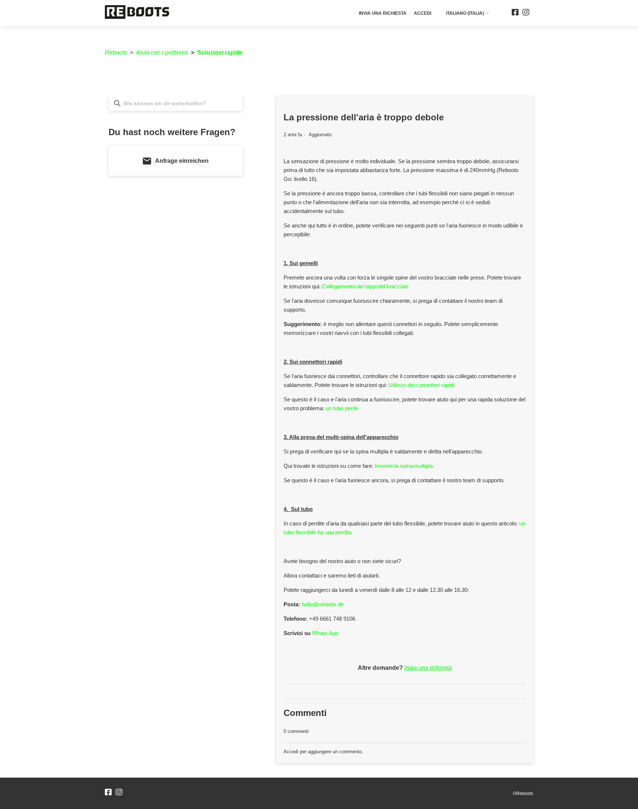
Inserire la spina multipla (404, 466)
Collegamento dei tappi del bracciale (366, 286)
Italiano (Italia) (465, 13)
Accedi (291, 751)
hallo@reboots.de (323, 604)
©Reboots (523, 793)
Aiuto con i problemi (162, 52)
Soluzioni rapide (220, 52)
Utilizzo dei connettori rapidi (421, 385)
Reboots (116, 52)
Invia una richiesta (383, 13)
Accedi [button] (422, 13)
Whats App (325, 633)
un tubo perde (342, 408)
